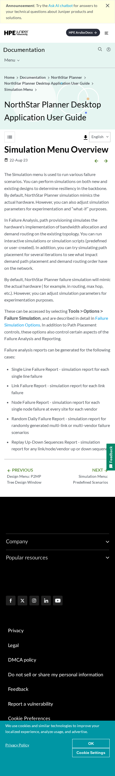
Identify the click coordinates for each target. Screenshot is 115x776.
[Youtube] (58, 601)
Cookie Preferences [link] (29, 718)
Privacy (16, 630)
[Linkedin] (46, 601)
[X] (22, 601)
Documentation (24, 49)
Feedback (18, 689)
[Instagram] (34, 601)
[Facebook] (11, 601)
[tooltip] (85, 137)
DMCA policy (22, 660)
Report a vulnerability (30, 704)
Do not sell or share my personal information (55, 675)
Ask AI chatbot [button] (60, 5)
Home (9, 77)
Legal (13, 645)
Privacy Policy (17, 745)
